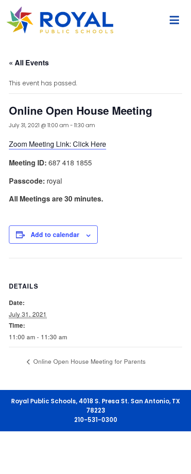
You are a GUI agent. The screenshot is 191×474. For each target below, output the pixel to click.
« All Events (29, 62)
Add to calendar (55, 234)
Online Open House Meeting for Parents (89, 361)
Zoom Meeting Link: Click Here (57, 144)
